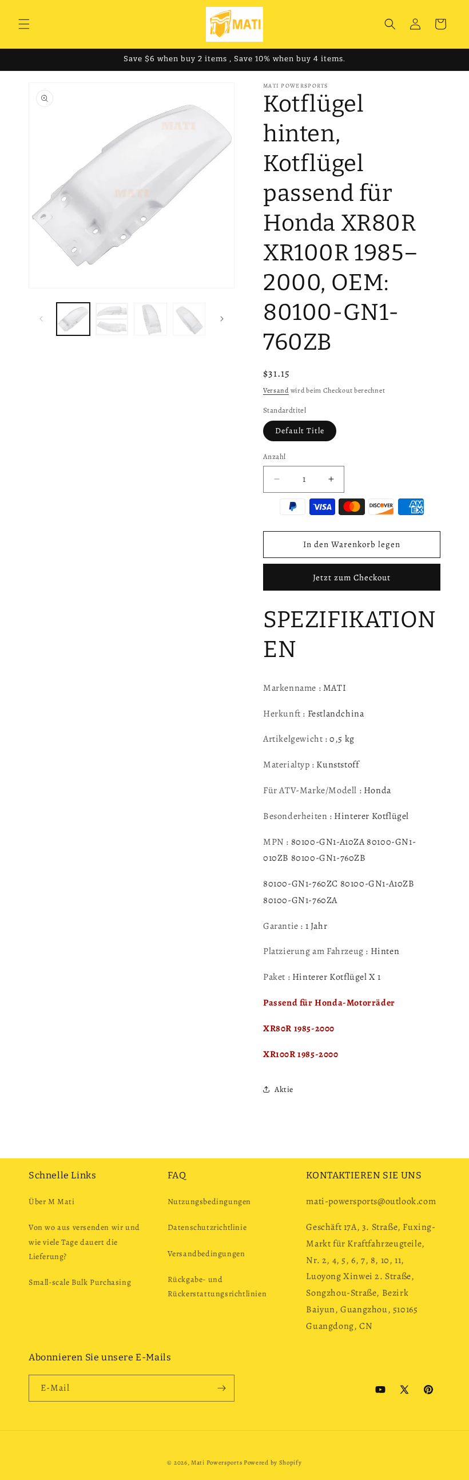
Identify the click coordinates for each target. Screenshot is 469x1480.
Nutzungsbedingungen (209, 1201)
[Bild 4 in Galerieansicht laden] (189, 319)
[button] (24, 24)
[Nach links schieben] (41, 318)
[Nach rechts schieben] (221, 318)
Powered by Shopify (273, 1462)
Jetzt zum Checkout (352, 577)
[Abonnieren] (221, 1388)
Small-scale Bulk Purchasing (80, 1282)
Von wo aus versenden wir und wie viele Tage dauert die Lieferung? (84, 1241)
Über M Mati (52, 1201)
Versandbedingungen (206, 1253)
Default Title (299, 430)
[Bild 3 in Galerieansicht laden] (150, 319)
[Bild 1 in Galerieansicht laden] (73, 319)
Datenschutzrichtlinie (207, 1227)
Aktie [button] (284, 1089)
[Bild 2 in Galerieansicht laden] (112, 319)
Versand (276, 390)
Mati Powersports (216, 1462)
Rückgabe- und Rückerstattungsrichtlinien (217, 1286)
